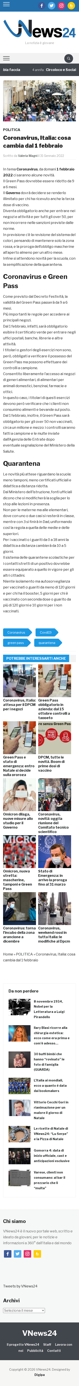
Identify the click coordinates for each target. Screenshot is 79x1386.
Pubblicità (35, 1350)
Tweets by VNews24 (20, 1286)
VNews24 (39, 1333)
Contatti (54, 1350)
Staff (47, 1344)
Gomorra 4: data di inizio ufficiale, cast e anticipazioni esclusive (52, 1156)
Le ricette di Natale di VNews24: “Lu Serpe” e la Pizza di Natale (51, 1134)
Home (8, 954)
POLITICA (11, 130)
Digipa (39, 1375)
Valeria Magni (28, 156)
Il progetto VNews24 (23, 1344)
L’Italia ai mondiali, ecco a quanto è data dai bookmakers (50, 1085)
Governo (13, 193)
